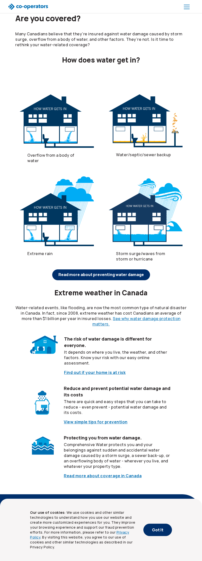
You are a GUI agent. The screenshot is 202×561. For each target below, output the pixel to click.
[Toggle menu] (188, 7)
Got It (157, 530)
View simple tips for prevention (96, 422)
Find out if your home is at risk (95, 372)
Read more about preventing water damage (101, 274)
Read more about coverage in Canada (103, 475)
